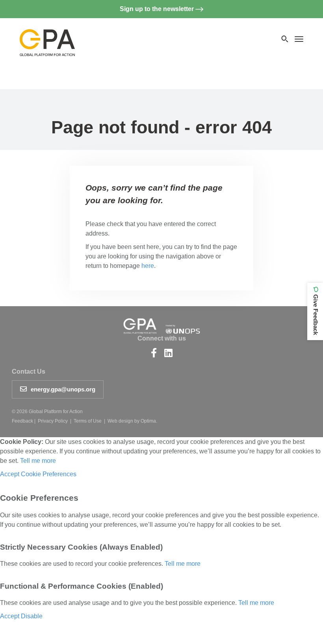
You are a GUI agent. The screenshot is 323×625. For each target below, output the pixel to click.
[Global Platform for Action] (47, 36)
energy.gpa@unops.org (63, 389)
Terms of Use (88, 421)
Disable (32, 616)
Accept (9, 474)
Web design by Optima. (132, 421)
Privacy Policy (53, 421)
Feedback (22, 421)
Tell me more (38, 460)
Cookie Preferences (48, 474)
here (147, 265)
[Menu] (299, 39)
